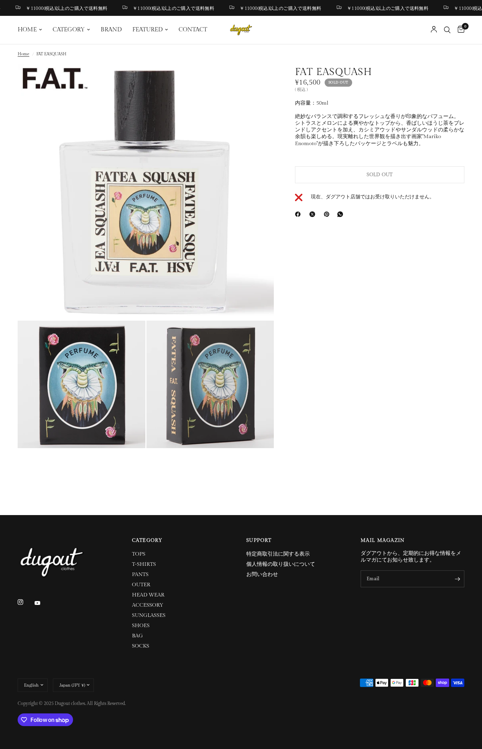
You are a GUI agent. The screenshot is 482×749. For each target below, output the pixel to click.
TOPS (138, 554)
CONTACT (193, 29)
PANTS (140, 574)
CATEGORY (69, 29)
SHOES (141, 626)
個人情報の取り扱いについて (280, 564)
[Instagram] (25, 602)
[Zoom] (259, 78)
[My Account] (433, 30)
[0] (459, 30)
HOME (27, 29)
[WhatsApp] (341, 214)
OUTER (141, 585)
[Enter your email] (457, 578)
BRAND (111, 29)
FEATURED (147, 29)
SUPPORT (259, 540)
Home (23, 53)
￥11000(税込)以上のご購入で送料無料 (59, 8)
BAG (137, 636)
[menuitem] (32, 29)
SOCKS (140, 646)
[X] (313, 214)
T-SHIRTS (144, 564)
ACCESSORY (147, 605)
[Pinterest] (328, 214)
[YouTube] (42, 603)
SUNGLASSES (148, 615)
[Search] (447, 30)
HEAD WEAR (148, 595)
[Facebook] (299, 214)
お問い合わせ (262, 574)
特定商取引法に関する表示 (278, 554)
